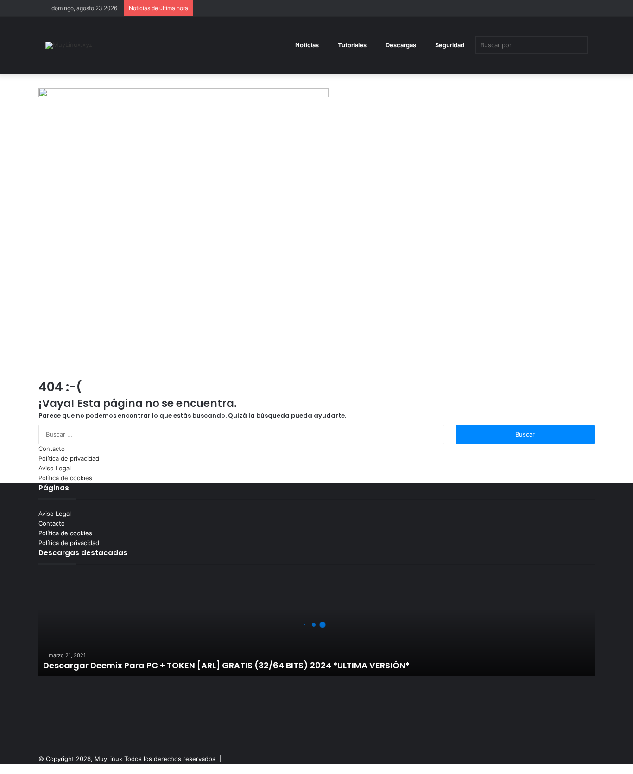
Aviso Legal (54, 468)
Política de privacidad (68, 458)
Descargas (400, 45)
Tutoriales (351, 45)
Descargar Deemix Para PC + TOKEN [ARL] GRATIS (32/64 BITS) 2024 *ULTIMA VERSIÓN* (226, 665)
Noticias (306, 45)
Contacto (51, 448)
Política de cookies (65, 478)
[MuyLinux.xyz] (68, 45)
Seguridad (449, 45)
